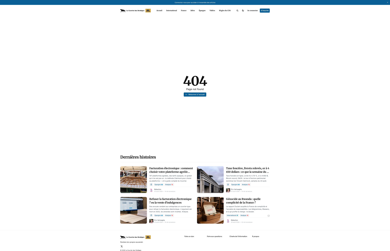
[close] (387, 2)
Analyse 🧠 (169, 184)
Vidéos (212, 10)
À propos (255, 236)
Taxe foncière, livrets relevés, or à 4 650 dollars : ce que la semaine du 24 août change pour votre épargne (248, 172)
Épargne (202, 10)
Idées (193, 10)
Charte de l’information (238, 236)
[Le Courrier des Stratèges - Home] (136, 11)
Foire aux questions (214, 236)
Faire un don (189, 236)
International (171, 10)
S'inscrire (265, 10)
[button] (237, 10)
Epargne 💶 (159, 184)
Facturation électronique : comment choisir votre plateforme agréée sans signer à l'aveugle (171, 172)
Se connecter (252, 10)
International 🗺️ (232, 215)
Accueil (159, 10)
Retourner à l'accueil (196, 94)
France (183, 10)
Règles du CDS (225, 10)
